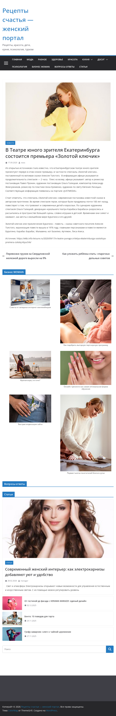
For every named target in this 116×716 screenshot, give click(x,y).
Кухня (85, 59)
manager (24, 580)
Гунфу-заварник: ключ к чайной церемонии (47, 631)
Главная (17, 59)
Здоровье (57, 59)
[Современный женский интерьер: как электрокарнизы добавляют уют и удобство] (58, 529)
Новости (10, 143)
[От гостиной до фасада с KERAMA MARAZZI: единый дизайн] (12, 603)
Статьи (83, 66)
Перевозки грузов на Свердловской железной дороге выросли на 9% (28, 256)
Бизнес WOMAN (41, 66)
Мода (30, 59)
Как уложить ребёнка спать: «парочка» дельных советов (86, 256)
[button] (91, 59)
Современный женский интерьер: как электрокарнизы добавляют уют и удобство (55, 572)
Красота (72, 59)
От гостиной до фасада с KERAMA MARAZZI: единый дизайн (55, 601)
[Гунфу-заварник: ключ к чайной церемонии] (12, 634)
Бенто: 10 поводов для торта (39, 616)
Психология (19, 66)
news (23, 162)
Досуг (101, 59)
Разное (42, 59)
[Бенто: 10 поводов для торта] (12, 618)
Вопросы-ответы (64, 66)
